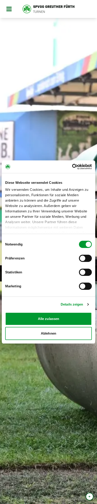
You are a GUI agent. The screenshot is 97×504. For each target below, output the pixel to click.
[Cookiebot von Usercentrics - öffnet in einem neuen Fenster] (72, 167)
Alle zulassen (48, 319)
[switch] (85, 258)
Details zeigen (72, 304)
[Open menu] (9, 9)
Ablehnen (48, 333)
